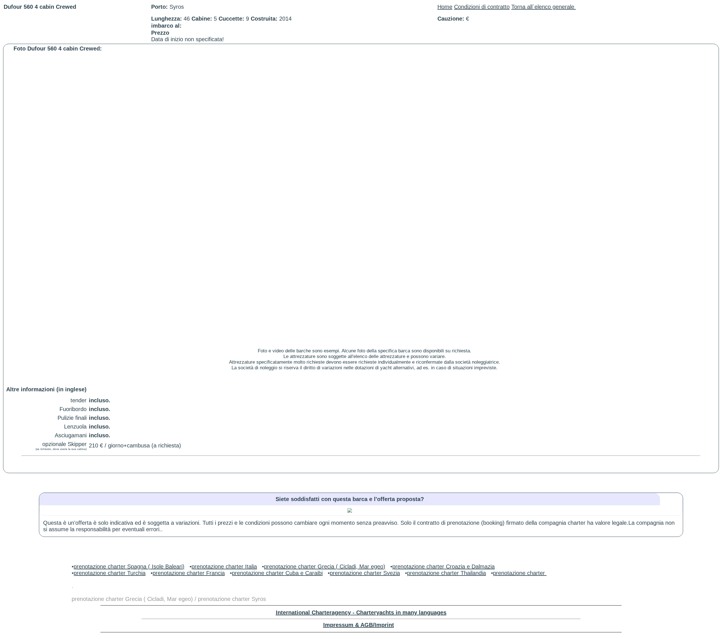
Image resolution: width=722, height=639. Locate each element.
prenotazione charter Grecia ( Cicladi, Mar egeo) (324, 566)
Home (444, 7)
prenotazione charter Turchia (110, 573)
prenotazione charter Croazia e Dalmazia (443, 566)
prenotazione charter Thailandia (446, 573)
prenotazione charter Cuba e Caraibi (277, 573)
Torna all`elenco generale (543, 7)
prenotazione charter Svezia (365, 573)
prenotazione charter (520, 573)
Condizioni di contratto (482, 7)
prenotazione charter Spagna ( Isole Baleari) (129, 566)
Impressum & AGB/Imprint (358, 625)
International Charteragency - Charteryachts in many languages (361, 612)
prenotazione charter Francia (189, 573)
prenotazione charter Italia (224, 566)
